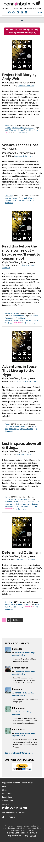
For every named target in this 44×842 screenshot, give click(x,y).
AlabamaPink (7, 801)
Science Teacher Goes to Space (20, 147)
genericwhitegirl (11, 320)
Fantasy (8, 128)
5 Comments (29, 86)
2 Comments (28, 156)
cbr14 (12, 504)
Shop (4, 790)
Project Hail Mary (31, 130)
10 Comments (29, 559)
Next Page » (16, 620)
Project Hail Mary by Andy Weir (19, 76)
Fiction (23, 318)
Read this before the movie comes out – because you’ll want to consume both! (21, 252)
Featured (8, 426)
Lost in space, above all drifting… (21, 445)
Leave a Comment (29, 381)
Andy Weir (9, 130)
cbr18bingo (18, 130)
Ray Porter (33, 506)
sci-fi (29, 200)
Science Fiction (18, 128)
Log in (39, 12)
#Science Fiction (11, 502)
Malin (29, 504)
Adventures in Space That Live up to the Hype (19, 370)
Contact (5, 804)
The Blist (8, 323)
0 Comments (30, 323)
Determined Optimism (21, 552)
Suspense (29, 128)
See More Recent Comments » (19, 753)
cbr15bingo (14, 429)
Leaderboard (7, 797)
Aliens (21, 502)
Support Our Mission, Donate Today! (17, 783)
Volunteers (6, 793)
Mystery (14, 499)
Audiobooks (10, 604)
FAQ (4, 786)
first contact (21, 504)
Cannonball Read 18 (22, 3)
